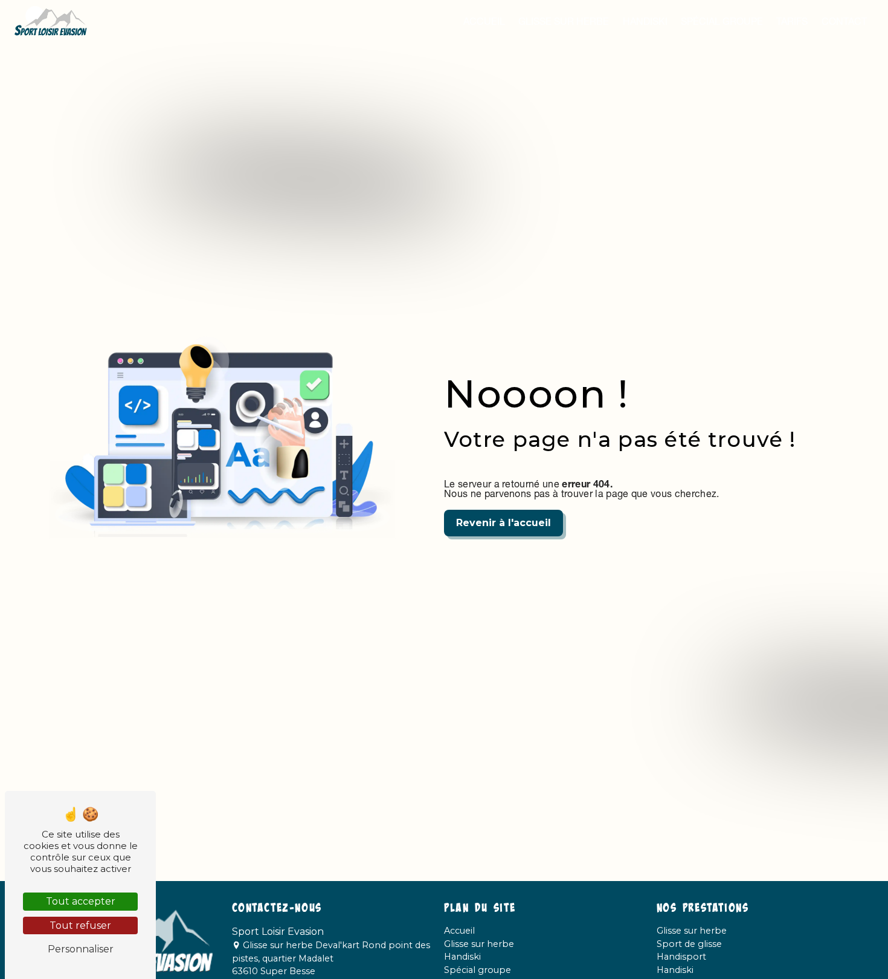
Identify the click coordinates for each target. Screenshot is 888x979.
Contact (844, 21)
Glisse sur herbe (563, 21)
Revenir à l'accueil (503, 523)
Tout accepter (80, 901)
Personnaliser (81, 949)
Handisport (681, 956)
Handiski (645, 21)
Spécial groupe (722, 21)
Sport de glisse (689, 943)
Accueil (484, 21)
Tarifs (792, 21)
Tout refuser (80, 925)
